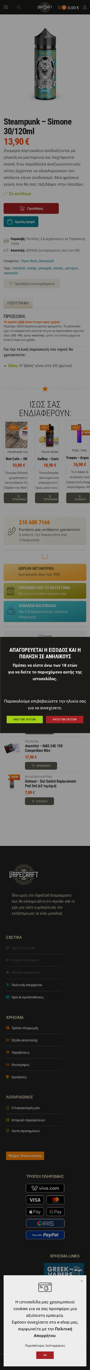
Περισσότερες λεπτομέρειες (45, 1345)
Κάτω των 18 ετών (65, 719)
